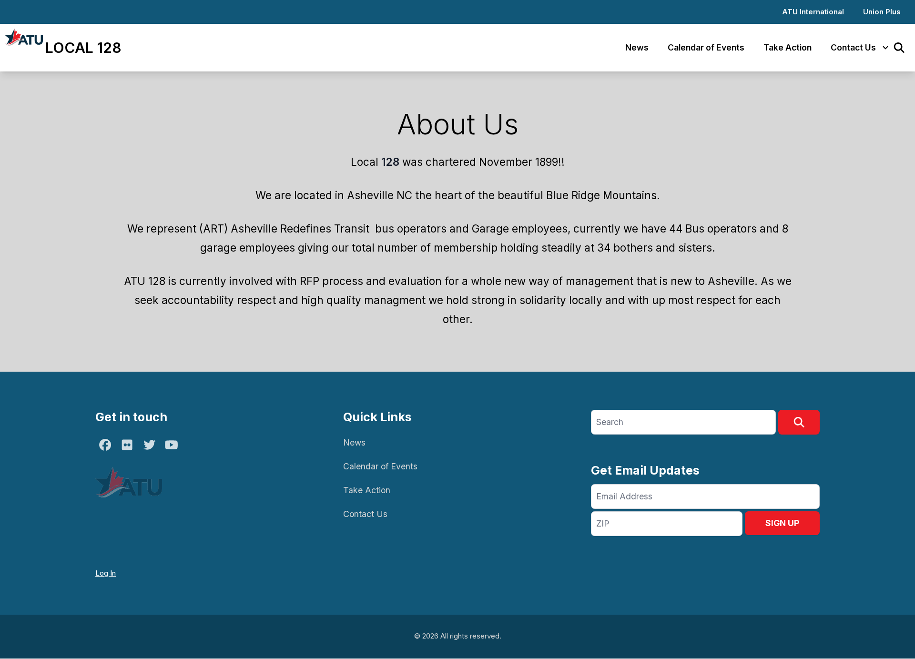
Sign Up (782, 523)
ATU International (813, 11)
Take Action (787, 47)
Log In (105, 573)
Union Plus (882, 11)
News (637, 47)
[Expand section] (885, 47)
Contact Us (853, 47)
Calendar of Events (706, 47)
